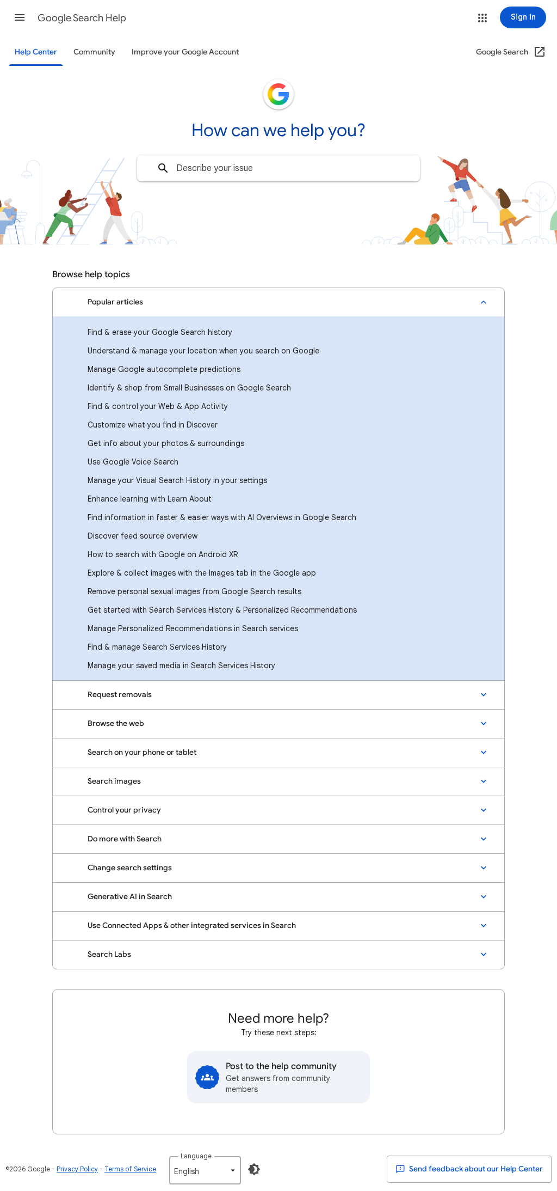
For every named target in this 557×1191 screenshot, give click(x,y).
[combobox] (278, 168)
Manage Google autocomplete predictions (164, 369)
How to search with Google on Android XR (163, 554)
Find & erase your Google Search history (160, 332)
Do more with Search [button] (125, 839)
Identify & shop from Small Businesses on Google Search (189, 388)
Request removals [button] (120, 694)
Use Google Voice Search (133, 462)
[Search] (163, 168)
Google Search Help (82, 18)
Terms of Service (130, 1169)
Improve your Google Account (185, 52)
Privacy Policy (77, 1169)
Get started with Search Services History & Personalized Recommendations (222, 610)
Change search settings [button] (130, 867)
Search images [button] (114, 781)
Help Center (36, 52)
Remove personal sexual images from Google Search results (194, 591)
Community (94, 52)
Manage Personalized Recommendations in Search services (193, 628)
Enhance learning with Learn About (150, 499)
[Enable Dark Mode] (254, 1169)
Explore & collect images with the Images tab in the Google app (202, 573)
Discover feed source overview (142, 536)
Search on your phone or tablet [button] (142, 752)
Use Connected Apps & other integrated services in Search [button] (192, 925)
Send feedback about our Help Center (475, 1169)
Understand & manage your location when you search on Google (203, 351)
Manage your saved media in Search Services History (181, 665)
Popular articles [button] (115, 302)
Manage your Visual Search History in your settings (177, 480)
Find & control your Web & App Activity (158, 406)
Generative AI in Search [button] (130, 896)
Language (196, 1156)
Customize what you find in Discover (153, 425)
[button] (20, 17)
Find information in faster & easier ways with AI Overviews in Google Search (222, 517)
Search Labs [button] (109, 954)
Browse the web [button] (116, 723)
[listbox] (205, 1170)
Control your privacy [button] (124, 810)
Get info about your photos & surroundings (166, 443)
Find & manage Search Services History (157, 647)
